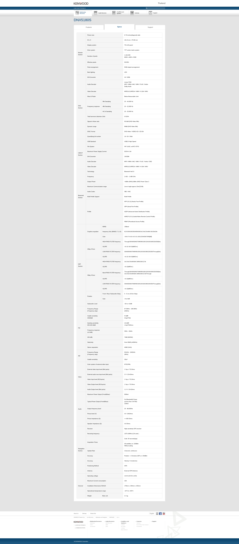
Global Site (93, 513)
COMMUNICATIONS (80, 527)
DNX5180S (111, 517)
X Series (123, 524)
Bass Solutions (124, 529)
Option (91, 524)
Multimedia (92, 523)
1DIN (107, 524)
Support (156, 13)
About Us (76, 513)
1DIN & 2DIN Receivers (101, 13)
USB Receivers (109, 523)
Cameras (138, 13)
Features (89, 27)
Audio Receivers (110, 521)
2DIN (107, 526)
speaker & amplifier (119, 13)
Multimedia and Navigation (83, 13)
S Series (123, 528)
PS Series (123, 526)
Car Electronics (90, 517)
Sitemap (84, 513)
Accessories (92, 526)
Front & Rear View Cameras (143, 524)
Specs (119, 27)
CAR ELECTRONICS (80, 525)
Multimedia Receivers (96, 521)
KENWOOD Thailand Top (79, 517)
